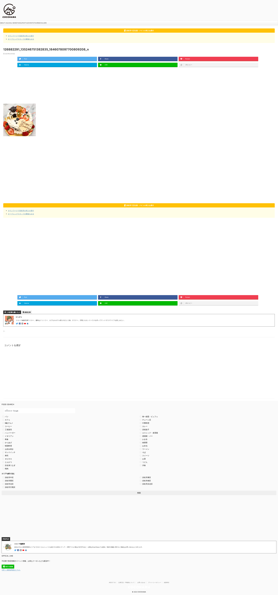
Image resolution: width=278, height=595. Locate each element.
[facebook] (20, 324)
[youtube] (25, 324)
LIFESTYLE (24, 23)
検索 (139, 493)
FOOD (19, 23)
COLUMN (43, 23)
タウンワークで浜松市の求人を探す (21, 36)
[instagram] (23, 324)
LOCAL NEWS (12, 23)
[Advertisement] (68, 85)
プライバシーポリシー (154, 582)
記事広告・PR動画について (126, 582)
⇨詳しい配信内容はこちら (11, 570)
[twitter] (17, 324)
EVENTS (31, 23)
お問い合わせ (141, 582)
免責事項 (166, 582)
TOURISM (37, 23)
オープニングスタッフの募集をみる (21, 39)
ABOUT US (3, 23)
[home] (28, 324)
